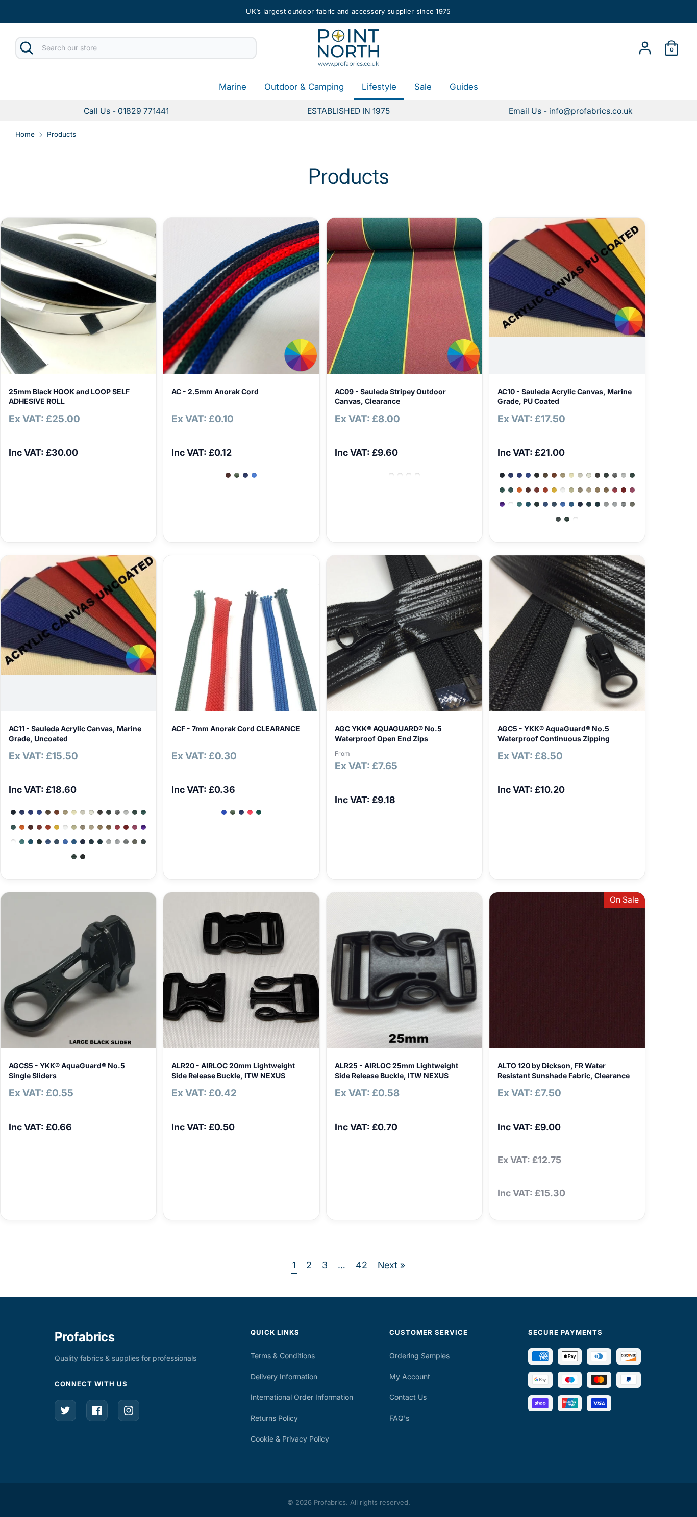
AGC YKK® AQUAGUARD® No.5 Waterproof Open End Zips (388, 733)
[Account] (645, 44)
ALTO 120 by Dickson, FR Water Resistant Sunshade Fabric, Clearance (563, 1070)
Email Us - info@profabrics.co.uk (571, 111)
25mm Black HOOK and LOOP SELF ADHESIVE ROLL (69, 396)
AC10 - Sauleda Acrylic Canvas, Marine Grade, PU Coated (564, 396)
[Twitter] (65, 1410)
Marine (232, 87)
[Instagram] (128, 1410)
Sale (423, 87)
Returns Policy (274, 1417)
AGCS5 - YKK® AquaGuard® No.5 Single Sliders (67, 1070)
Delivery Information (284, 1376)
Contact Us (408, 1397)
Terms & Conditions (283, 1355)
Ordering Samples (419, 1355)
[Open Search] (26, 48)
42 (361, 1264)
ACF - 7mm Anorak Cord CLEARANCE (235, 728)
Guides (464, 87)
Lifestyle (379, 87)
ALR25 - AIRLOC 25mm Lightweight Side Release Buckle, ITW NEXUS (396, 1070)
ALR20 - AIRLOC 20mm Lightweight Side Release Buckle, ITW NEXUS (233, 1070)
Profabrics (85, 1336)
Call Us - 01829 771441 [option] (126, 111)
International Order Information (302, 1397)
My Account (409, 1376)
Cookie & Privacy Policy (290, 1438)
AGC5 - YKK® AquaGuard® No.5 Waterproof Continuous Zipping (553, 733)
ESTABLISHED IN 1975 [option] (348, 111)
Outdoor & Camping (304, 87)
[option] (571, 110)
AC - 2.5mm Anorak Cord (215, 391)
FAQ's (399, 1417)
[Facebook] (97, 1410)
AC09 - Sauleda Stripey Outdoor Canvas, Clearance (390, 396)
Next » (391, 1264)
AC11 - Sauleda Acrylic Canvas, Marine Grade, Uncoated (75, 733)
